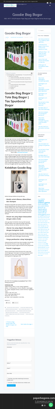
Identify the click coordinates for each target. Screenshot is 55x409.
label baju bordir (44, 219)
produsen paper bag (42, 245)
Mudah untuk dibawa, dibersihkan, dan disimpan (21, 77)
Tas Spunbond (19, 37)
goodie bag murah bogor (26, 307)
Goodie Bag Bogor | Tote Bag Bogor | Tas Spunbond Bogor (20, 74)
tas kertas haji (42, 248)
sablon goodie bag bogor (12, 312)
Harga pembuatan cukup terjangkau (18, 84)
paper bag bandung (41, 222)
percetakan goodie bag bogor (24, 310)
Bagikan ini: (13, 87)
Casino (43, 199)
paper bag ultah (44, 234)
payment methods (41, 235)
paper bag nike (45, 230)
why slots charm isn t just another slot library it (43, 128)
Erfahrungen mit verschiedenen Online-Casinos (43, 66)
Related (12, 88)
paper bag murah (41, 229)
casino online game (44, 201)
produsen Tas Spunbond (19, 281)
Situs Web (9, 373)
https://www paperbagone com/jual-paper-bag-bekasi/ (43, 89)
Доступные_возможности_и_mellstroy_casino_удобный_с (43, 40)
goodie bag (13, 37)
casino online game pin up (43, 206)
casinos (48, 214)
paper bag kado (44, 227)
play (47, 244)
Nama (9, 363)
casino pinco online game (42, 210)
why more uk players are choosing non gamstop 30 (43, 113)
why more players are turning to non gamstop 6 (43, 145)
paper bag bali (45, 220)
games (42, 216)
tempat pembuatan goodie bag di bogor (15, 314)
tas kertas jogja (43, 250)
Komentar (9, 347)
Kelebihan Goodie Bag (13, 76)
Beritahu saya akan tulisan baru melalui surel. (19, 382)
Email (8, 368)
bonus (39, 199)
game (39, 215)
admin (7, 37)
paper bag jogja (41, 225)
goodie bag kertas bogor (13, 307)
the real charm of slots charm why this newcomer (43, 103)
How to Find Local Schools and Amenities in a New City (43, 60)
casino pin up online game (42, 213)
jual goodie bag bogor (22, 152)
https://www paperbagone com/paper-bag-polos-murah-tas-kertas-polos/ (43, 121)
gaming (45, 216)
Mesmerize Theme (48, 402)
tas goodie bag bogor (24, 312)
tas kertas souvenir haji (42, 253)
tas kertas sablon (47, 252)
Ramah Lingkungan (14, 86)
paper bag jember (44, 224)
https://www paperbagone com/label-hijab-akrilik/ (43, 79)
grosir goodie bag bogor (11, 309)
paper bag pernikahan (42, 232)
